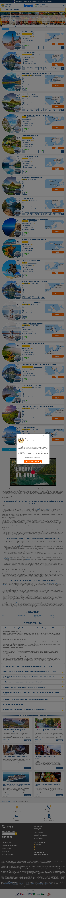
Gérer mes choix (29, 457)
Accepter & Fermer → (43, 436)
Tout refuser (37, 457)
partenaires (33, 444)
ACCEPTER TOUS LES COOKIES (32, 461)
